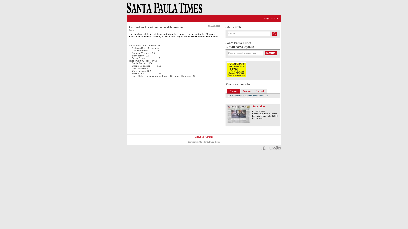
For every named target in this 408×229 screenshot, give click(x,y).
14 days (247, 91)
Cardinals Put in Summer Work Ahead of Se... (249, 96)
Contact (209, 137)
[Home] (164, 9)
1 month (260, 91)
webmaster (271, 148)
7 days (233, 91)
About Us (199, 137)
